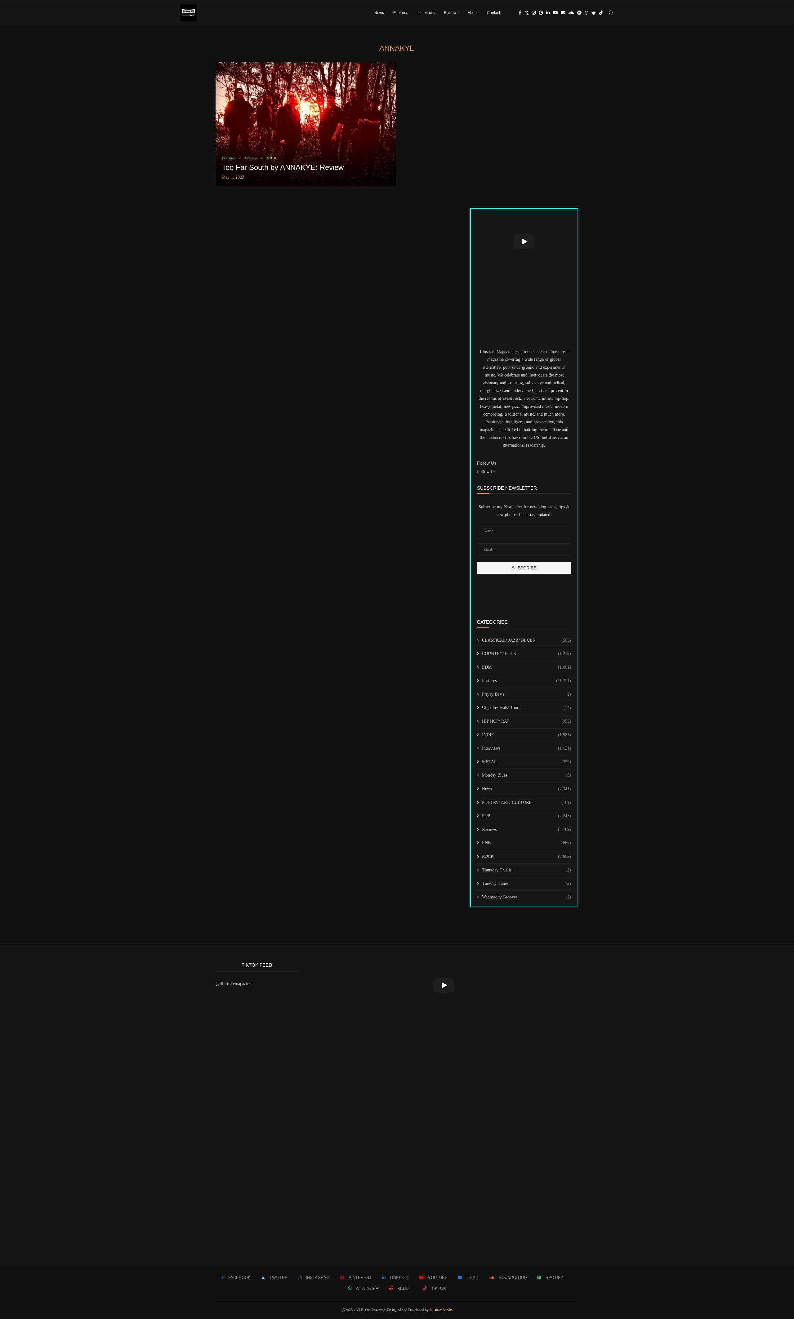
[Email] (563, 12)
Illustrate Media (441, 1310)
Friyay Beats (526, 694)
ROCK (526, 856)
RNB (526, 842)
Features (400, 13)
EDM (526, 667)
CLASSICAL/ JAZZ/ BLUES (526, 640)
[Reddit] (593, 12)
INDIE (526, 735)
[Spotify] (579, 12)
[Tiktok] (601, 12)
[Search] (611, 12)
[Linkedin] (548, 12)
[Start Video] (524, 241)
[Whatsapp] (586, 12)
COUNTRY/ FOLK (526, 653)
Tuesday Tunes (526, 883)
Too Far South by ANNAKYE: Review (283, 167)
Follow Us (486, 471)
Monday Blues (526, 775)
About (473, 13)
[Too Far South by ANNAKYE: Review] (306, 124)
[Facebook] (520, 12)
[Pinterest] (541, 12)
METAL (526, 762)
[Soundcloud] (571, 12)
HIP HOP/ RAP (526, 721)
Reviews (451, 13)
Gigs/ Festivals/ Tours (526, 707)
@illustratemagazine (233, 983)
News (379, 13)
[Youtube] (555, 12)
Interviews (426, 13)
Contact (493, 13)
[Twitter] (526, 12)
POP (526, 815)
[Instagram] (534, 12)
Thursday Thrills (526, 870)
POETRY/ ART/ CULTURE (526, 802)
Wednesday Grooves (526, 897)
